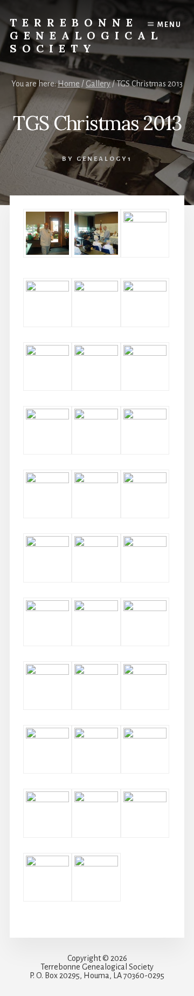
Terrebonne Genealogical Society (86, 35)
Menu (169, 25)
